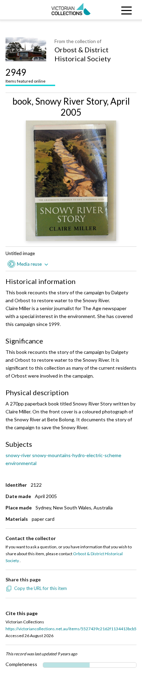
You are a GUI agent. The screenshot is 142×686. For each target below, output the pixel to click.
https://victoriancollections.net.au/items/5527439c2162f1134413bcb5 (71, 628)
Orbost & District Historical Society (82, 54)
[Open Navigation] (124, 10)
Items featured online (25, 75)
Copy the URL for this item (40, 588)
